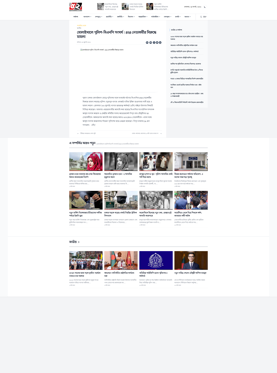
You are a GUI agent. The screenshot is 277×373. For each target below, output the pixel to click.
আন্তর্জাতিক (144, 17)
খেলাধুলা (168, 17)
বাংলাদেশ (88, 17)
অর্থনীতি (121, 17)
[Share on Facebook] (154, 42)
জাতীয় (79, 28)
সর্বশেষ (75, 17)
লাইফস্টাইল (156, 17)
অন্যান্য (188, 17)
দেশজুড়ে (99, 17)
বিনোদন (132, 17)
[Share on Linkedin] (160, 42)
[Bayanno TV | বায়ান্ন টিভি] (75, 7)
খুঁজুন (204, 17)
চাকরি (178, 17)
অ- (147, 42)
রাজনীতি (110, 17)
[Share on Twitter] (157, 42)
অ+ (151, 42)
